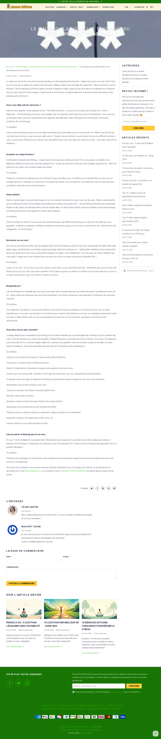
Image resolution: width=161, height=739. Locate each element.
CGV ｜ (71, 727)
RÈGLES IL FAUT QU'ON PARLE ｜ (73, 709)
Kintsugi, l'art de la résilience (73, 471)
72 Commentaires (100, 633)
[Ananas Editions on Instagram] (28, 683)
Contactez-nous (117, 692)
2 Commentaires (25, 76)
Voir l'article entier (14, 646)
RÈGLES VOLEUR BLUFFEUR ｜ (99, 709)
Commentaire (12, 567)
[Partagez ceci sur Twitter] (91, 488)
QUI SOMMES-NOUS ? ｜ (48, 706)
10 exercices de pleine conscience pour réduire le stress (98, 626)
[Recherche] (147, 7)
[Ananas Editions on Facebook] (10, 683)
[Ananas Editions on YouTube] (19, 683)
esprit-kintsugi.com (32, 471)
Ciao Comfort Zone (93, 730)
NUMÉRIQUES (92, 7)
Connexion (139, 7)
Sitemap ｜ (63, 727)
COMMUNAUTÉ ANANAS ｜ (89, 706)
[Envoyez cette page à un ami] (114, 488)
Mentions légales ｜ (82, 727)
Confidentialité (96, 727)
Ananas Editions (85, 733)
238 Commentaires (25, 630)
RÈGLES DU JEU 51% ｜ (51, 709)
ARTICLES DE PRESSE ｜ (68, 706)
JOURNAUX (61, 7)
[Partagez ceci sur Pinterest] (102, 488)
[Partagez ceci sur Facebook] (97, 488)
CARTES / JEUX (76, 7)
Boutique (50, 7)
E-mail (66, 557)
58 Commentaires (62, 630)
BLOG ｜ (103, 706)
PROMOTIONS (108, 7)
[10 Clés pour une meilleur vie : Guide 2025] (61, 609)
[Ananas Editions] (19, 7)
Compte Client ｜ (66, 730)
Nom (8, 557)
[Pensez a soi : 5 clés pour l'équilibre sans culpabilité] (24, 609)
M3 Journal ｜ (79, 730)
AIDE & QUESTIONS (114, 706)
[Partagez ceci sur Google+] (108, 488)
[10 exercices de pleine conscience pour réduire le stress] (99, 609)
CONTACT (115, 709)
